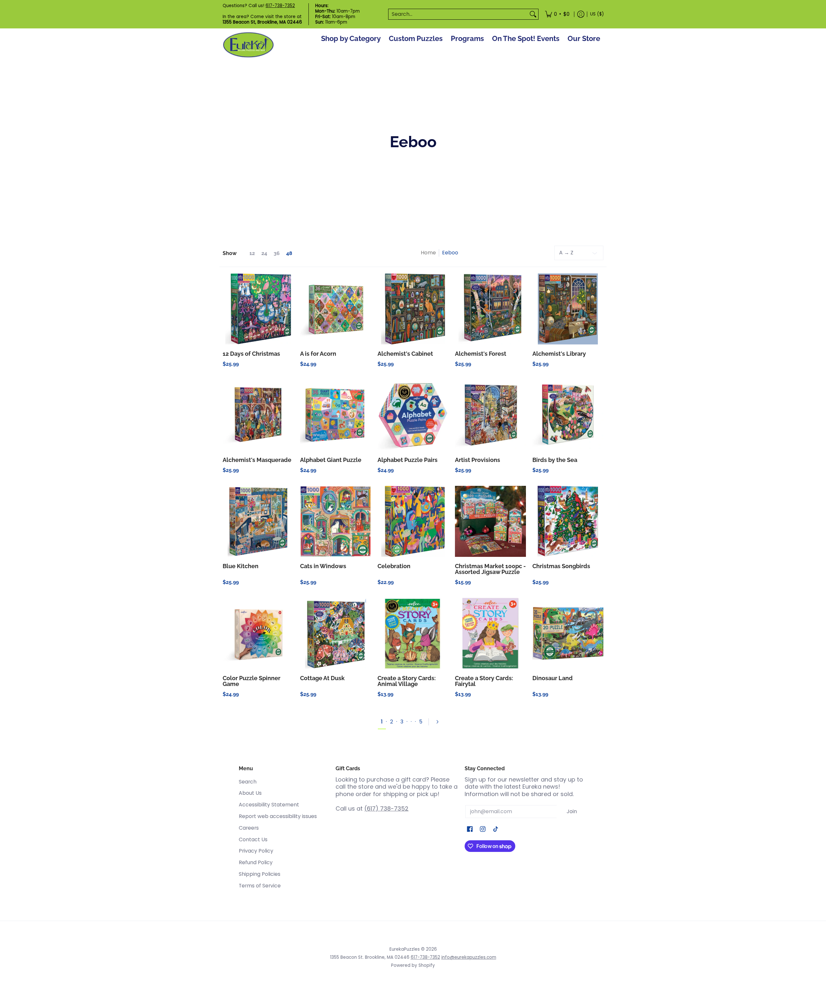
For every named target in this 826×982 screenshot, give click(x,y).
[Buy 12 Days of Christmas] (258, 308)
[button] (469, 829)
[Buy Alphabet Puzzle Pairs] (413, 415)
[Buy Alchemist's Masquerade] (258, 415)
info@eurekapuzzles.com (468, 957)
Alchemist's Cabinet (405, 353)
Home (428, 252)
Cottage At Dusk (322, 678)
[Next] (440, 721)
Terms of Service (260, 885)
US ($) (597, 14)
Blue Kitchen (240, 566)
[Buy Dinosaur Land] (567, 633)
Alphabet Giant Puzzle (330, 459)
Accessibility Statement (269, 804)
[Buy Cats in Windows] (335, 521)
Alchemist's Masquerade (257, 459)
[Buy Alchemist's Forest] (490, 308)
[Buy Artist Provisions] (490, 415)
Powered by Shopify (413, 965)
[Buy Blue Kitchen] (258, 521)
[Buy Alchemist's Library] (567, 308)
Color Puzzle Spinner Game (251, 681)
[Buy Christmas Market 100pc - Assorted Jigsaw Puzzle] (490, 521)
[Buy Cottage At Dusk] (335, 633)
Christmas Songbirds (561, 566)
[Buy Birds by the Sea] (567, 415)
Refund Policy (256, 862)
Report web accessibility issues (278, 816)
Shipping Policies (259, 874)
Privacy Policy (256, 850)
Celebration (394, 566)
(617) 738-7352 (386, 808)
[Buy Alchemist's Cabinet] (413, 308)
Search (248, 781)
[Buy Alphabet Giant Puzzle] (335, 415)
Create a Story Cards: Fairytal (484, 681)
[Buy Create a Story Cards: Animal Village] (413, 633)
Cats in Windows (323, 566)
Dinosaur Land (552, 678)
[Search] (533, 14)
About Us (250, 793)
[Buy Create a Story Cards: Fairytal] (490, 633)
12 (252, 253)
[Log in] (580, 14)
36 (277, 253)
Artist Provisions (477, 459)
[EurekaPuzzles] (248, 45)
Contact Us (253, 839)
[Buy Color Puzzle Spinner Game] (258, 633)
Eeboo (450, 252)
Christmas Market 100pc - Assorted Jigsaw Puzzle (490, 569)
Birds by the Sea (554, 459)
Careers (249, 828)
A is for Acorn (318, 353)
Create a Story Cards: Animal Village (407, 681)
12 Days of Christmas (251, 353)
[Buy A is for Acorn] (335, 308)
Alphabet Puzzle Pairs (408, 459)
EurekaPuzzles (404, 949)
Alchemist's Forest (480, 353)
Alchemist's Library (559, 353)
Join (572, 811)
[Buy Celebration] (413, 521)
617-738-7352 (280, 6)
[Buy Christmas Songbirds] (567, 521)
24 (264, 253)
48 (289, 253)
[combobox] (458, 14)
